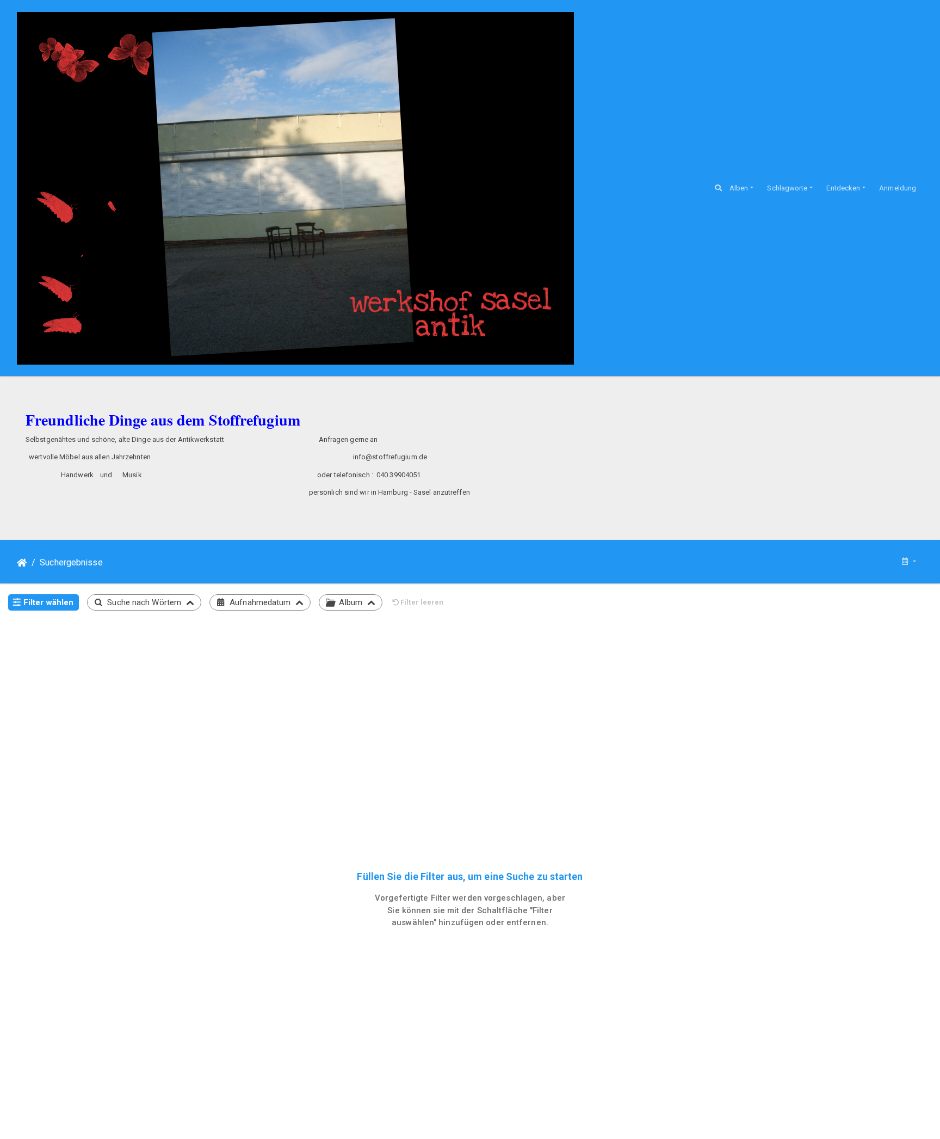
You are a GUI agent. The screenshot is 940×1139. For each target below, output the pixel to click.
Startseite (22, 562)
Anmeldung (897, 188)
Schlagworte (787, 188)
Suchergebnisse (71, 562)
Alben (739, 188)
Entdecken (843, 188)
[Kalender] (908, 562)
